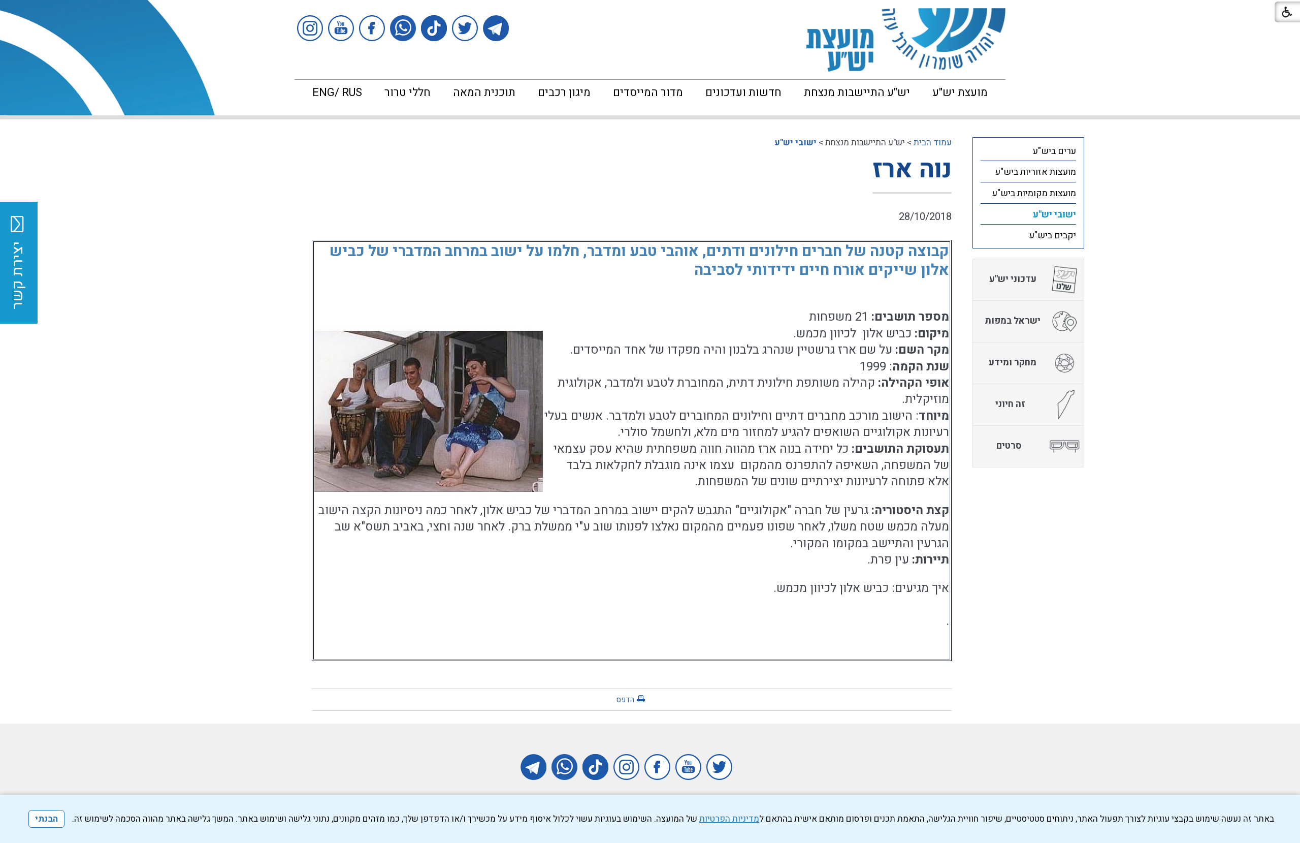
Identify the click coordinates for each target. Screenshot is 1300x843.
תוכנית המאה (484, 92)
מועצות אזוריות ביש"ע (1035, 172)
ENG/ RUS (337, 92)
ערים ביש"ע (1054, 151)
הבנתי (46, 819)
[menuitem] (960, 92)
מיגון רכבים (564, 92)
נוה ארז (912, 169)
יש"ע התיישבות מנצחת (857, 92)
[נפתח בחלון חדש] (496, 28)
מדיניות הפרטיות (729, 819)
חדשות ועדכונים (743, 92)
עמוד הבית (933, 142)
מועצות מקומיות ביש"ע (1034, 193)
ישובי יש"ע (795, 142)
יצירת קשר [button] (18, 275)
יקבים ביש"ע (1052, 235)
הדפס (625, 699)
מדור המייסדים (648, 92)
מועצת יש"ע (960, 92)
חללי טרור (407, 92)
